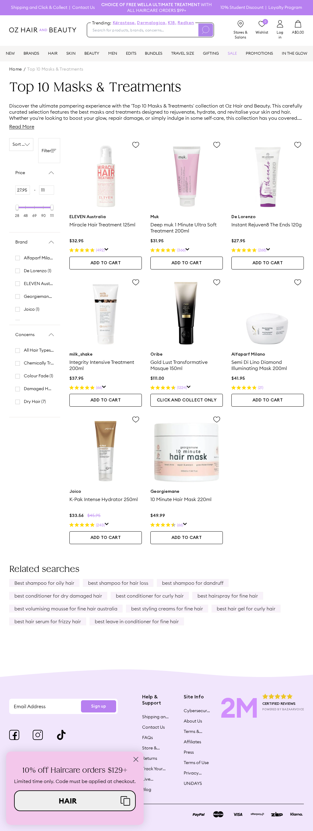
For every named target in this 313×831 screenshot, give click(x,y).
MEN (112, 53)
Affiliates (192, 742)
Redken (186, 23)
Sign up (98, 706)
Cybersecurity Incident (197, 710)
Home (15, 69)
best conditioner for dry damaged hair (58, 596)
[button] (75, 800)
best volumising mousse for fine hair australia (65, 609)
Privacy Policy (191, 773)
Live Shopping (151, 779)
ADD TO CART (105, 263)
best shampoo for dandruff (192, 583)
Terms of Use (196, 762)
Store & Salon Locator (150, 748)
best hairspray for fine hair (227, 596)
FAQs (147, 737)
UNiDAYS (193, 783)
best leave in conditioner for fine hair (137, 621)
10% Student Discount (241, 7)
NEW (10, 53)
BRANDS (31, 53)
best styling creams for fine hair (167, 609)
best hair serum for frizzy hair (47, 621)
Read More (21, 126)
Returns (149, 758)
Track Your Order (152, 768)
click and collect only (186, 400)
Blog (146, 789)
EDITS (131, 53)
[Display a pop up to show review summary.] (107, 250)
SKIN (70, 53)
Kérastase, (124, 23)
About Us (193, 721)
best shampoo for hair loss (118, 583)
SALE (232, 53)
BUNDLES (153, 53)
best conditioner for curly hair (150, 596)
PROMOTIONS (259, 53)
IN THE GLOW (294, 53)
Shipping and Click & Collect (39, 7)
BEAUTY (91, 53)
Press (189, 752)
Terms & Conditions (194, 731)
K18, (172, 23)
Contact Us (83, 7)
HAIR (52, 53)
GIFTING (211, 53)
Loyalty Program (285, 7)
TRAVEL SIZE (182, 53)
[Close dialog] (136, 759)
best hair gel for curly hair (246, 609)
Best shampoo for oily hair (44, 583)
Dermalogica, (151, 23)
